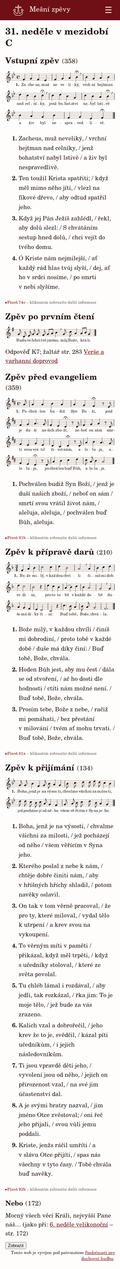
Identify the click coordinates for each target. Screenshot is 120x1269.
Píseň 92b (16, 1190)
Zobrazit (16, 1245)
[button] (104, 91)
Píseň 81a (16, 754)
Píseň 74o (16, 303)
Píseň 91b (16, 538)
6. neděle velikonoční (79, 1225)
